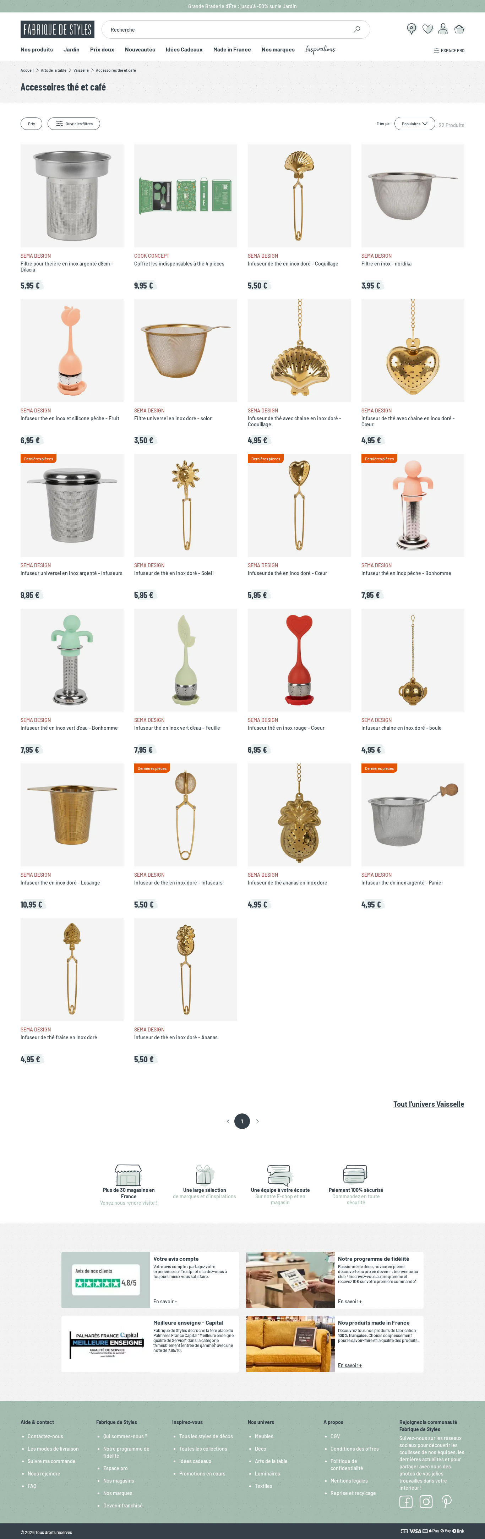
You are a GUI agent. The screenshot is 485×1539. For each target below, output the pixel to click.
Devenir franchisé (123, 1505)
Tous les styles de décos (206, 1436)
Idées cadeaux (195, 1461)
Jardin (72, 49)
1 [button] (242, 1121)
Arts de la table (271, 1461)
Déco (260, 1449)
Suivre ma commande (52, 1461)
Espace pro (115, 1468)
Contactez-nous (45, 1436)
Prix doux (102, 49)
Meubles (264, 1436)
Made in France (232, 49)
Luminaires (267, 1473)
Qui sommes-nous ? (125, 1436)
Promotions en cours (202, 1473)
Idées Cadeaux (184, 49)
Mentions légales (349, 1481)
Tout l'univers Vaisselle (428, 1104)
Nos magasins (118, 1481)
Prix (31, 123)
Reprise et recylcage (353, 1493)
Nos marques (278, 49)
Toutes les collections (203, 1449)
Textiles (263, 1486)
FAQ (32, 1486)
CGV (335, 1436)
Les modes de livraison (53, 1449)
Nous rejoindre (44, 1473)
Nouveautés (140, 49)
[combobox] (225, 29)
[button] (228, 1121)
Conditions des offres (355, 1449)
